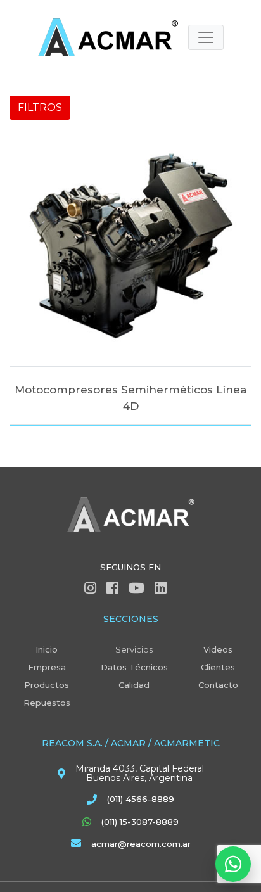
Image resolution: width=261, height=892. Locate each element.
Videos (217, 649)
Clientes (218, 667)
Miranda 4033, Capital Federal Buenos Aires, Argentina (139, 773)
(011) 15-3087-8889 (140, 822)
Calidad (134, 685)
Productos (46, 685)
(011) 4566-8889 (140, 799)
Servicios (134, 649)
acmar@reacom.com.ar (141, 844)
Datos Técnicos (134, 667)
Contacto (218, 685)
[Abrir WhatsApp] (233, 864)
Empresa (47, 667)
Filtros (40, 107)
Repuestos (46, 703)
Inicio (46, 649)
